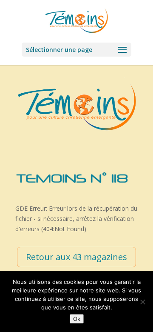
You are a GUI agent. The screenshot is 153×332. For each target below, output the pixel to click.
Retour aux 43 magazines (76, 257)
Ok (76, 318)
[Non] (142, 302)
